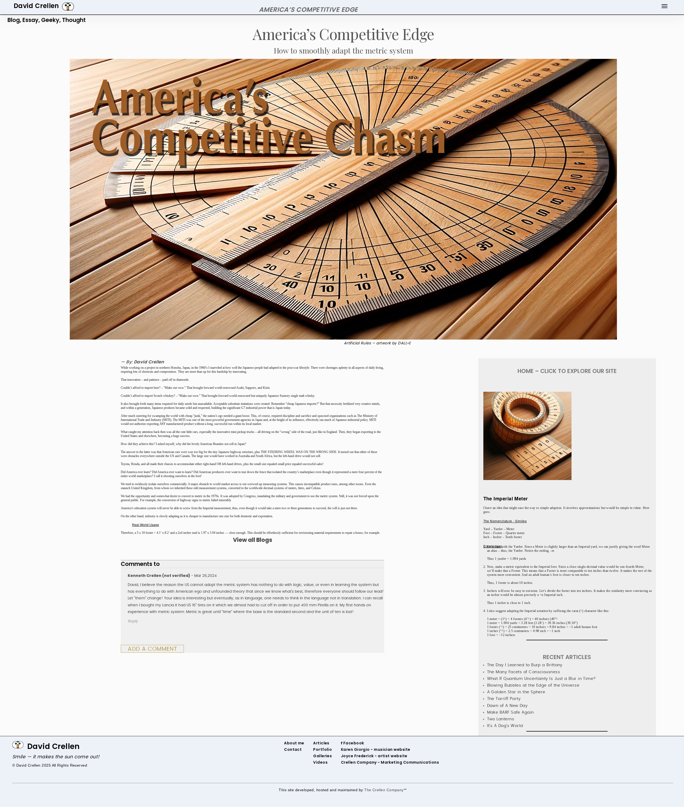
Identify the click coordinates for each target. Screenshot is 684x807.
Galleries (322, 756)
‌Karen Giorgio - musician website (375, 749)
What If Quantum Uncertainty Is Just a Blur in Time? (541, 679)
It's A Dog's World (505, 726)
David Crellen (53, 746)
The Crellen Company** (385, 790)
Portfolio (322, 749)
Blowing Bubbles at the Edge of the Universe (533, 685)
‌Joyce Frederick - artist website (374, 756)
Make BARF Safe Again (510, 712)
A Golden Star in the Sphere (516, 692)
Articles (321, 743)
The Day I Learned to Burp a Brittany (524, 665)
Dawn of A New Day (507, 706)
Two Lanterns (500, 719)
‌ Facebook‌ (353, 743)
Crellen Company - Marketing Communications (390, 762)
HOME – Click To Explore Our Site (567, 371)
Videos (320, 762)
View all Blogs (252, 540)
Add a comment (152, 649)
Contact (293, 749)
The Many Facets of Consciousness (523, 672)
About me (294, 743)
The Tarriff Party (504, 699)
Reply (133, 621)
